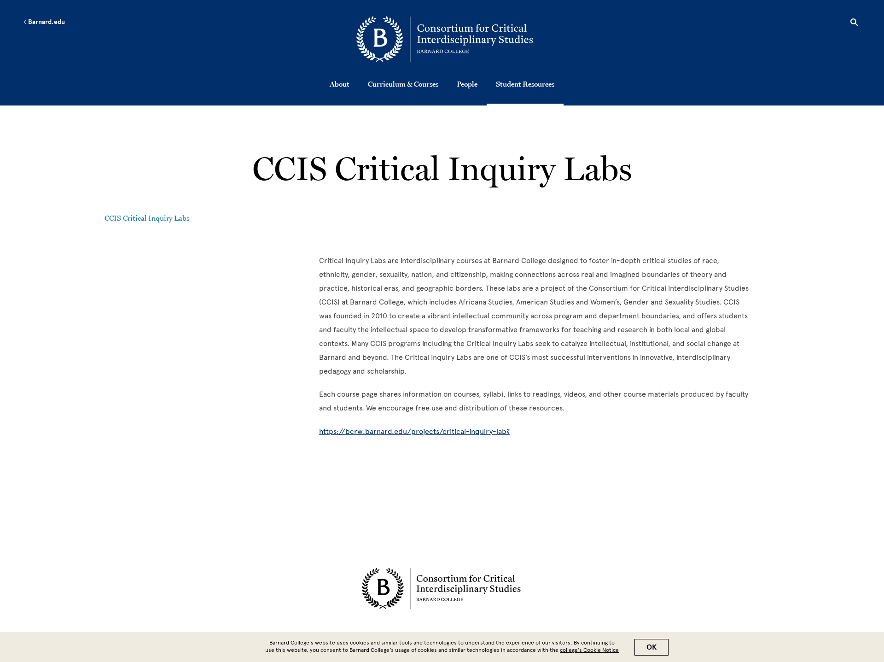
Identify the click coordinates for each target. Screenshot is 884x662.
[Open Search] (854, 23)
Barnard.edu (46, 22)
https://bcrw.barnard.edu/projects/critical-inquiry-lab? (414, 431)
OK (651, 647)
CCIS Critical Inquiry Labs (147, 218)
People (467, 83)
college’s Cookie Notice (589, 650)
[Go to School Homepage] (444, 39)
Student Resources (525, 83)
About (339, 83)
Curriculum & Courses (403, 83)
